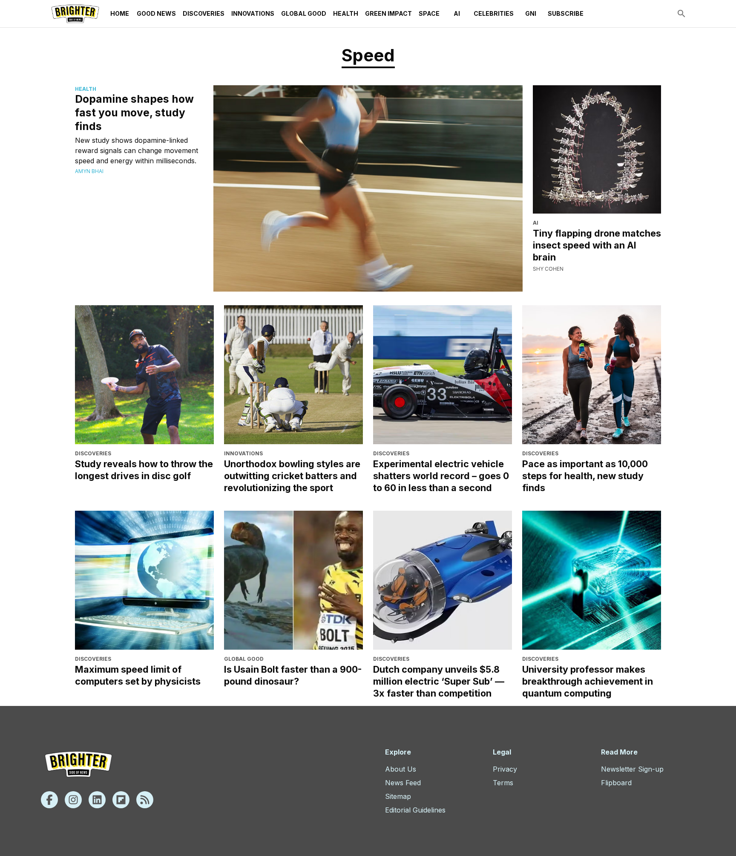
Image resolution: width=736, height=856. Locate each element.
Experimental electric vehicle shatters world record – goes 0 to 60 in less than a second (441, 475)
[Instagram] (73, 799)
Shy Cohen (548, 269)
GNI (530, 13)
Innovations (252, 13)
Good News (156, 13)
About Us (400, 769)
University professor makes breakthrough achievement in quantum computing (587, 681)
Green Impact (388, 13)
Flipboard (616, 782)
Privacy (505, 769)
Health (345, 13)
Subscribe (566, 13)
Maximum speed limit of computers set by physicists (138, 675)
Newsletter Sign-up (632, 769)
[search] (681, 13)
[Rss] (144, 799)
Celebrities (494, 13)
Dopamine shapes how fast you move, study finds (134, 113)
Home (119, 13)
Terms (503, 782)
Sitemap (398, 796)
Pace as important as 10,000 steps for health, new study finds (585, 475)
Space (429, 13)
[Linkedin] (97, 799)
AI (457, 13)
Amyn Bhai (89, 171)
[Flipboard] (120, 799)
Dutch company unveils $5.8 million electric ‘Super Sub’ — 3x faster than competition (438, 681)
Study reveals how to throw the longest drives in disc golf (144, 469)
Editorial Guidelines (415, 810)
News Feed (403, 782)
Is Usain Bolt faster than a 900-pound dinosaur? (293, 675)
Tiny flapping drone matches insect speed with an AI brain (597, 245)
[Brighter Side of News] (75, 13)
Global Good (303, 13)
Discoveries (203, 13)
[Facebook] (49, 799)
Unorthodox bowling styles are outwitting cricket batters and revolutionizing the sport (292, 475)
